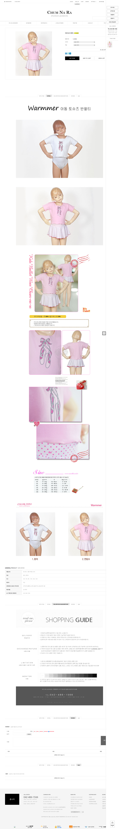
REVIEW (73, 96)
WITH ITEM (41, 96)
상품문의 (112, 14)
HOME (90, 797)
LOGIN (71, 1)
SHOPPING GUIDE (93, 803)
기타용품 (106, 23)
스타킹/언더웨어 (59, 23)
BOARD (101, 1)
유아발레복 (28, 23)
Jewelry (90, 23)
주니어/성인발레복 (13, 23)
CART (82, 1)
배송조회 (104, 808)
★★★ (41, 731)
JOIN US (77, 1)
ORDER (87, 1)
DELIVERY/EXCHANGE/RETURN (61, 96)
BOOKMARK (8, 1)
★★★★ (46, 731)
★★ (37, 731)
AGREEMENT (92, 799)
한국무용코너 (44, 23)
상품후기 (112, 18)
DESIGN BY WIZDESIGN (72, 816)
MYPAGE (93, 1)
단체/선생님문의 (112, 22)
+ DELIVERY (17, 1)
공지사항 (112, 7)
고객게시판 (112, 11)
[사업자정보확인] (62, 807)
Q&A (79, 96)
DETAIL (49, 96)
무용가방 (75, 23)
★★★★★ (51, 731)
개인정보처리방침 (92, 801)
